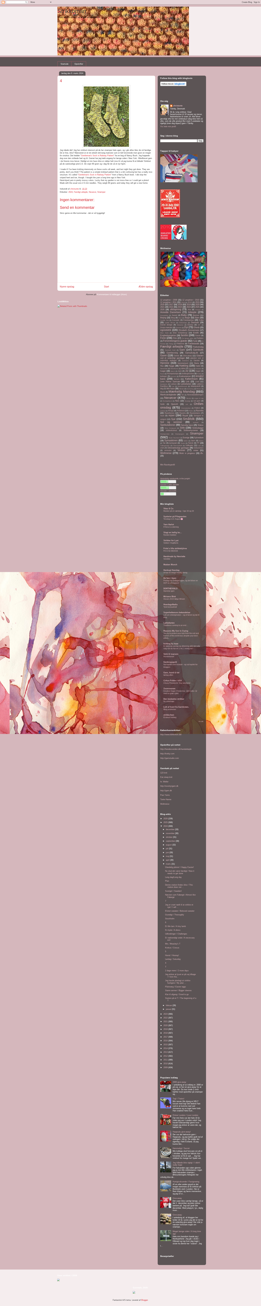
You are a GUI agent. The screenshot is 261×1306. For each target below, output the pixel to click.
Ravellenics (169, 413)
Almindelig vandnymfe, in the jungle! (175, 479)
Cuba (201, 320)
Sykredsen (198, 437)
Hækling (183, 365)
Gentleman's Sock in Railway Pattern (97, 155)
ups (199, 445)
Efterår (197, 327)
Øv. (201, 453)
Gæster (197, 360)
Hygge (171, 366)
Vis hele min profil (168, 126)
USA (162, 448)
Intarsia (198, 368)
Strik (182, 427)
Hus (162, 366)
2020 (197, 304)
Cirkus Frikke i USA (172, 680)
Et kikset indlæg (169, 717)
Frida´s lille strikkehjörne (175, 548)
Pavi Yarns (165, 795)
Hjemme (164, 363)
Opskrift (174, 404)
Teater (183, 443)
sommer (195, 422)
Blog (173, 318)
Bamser (196, 315)
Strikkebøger (197, 428)
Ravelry (182, 413)
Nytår (162, 404)
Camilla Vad (164, 320)
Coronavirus (188, 320)
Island (173, 371)
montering (190, 389)
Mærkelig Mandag (182, 391)
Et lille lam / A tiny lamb (175, 926)
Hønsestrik (164, 368)
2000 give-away (179, 1082)
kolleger (163, 376)
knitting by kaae (170, 644)
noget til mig (198, 398)
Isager (163, 371)
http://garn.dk (166, 790)
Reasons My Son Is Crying (175, 631)
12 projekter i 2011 (168, 302)
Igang (191, 368)
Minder (181, 389)
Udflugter (189, 445)
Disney (190, 325)
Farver (198, 335)
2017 (171, 304)
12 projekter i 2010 (190, 300)
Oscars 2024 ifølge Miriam (174, 599)
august (169, 845)
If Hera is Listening (171, 527)
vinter (195, 450)
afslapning (175, 309)
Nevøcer (92, 192)
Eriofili (196, 333)
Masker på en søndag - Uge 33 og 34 (178, 511)
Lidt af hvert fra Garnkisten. (176, 707)
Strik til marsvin (170, 654)
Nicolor (188, 398)
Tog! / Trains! (178, 1098)
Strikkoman (71, 11)
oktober (169, 837)
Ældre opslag (146, 286)
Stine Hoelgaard (170, 428)
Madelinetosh (182, 386)
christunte (177, 106)
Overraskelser (186, 408)
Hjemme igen (168, 591)
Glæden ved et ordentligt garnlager (181, 356)
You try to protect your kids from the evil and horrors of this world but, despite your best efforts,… (181, 635)
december (170, 829)
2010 (190, 302)
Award (174, 315)
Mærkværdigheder (168, 395)
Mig (161, 389)
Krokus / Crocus (172, 948)
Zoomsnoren (169, 688)
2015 (197, 302)
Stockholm (169, 918)
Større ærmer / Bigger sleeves (178, 990)
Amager (198, 309)
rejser (172, 415)
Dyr (186, 327)
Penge (171, 411)
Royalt (185, 415)
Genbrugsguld (170, 662)
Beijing (163, 318)
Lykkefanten (186, 384)
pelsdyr (162, 411)
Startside (64, 64)
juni (167, 852)
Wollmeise (166, 453)
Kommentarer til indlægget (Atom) (112, 294)
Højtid (198, 366)
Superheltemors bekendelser (176, 612)
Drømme (179, 327)
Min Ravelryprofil (167, 465)
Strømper (101, 192)
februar (169, 1005)
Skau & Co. (168, 508)
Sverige (186, 437)
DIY (199, 325)
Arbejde (192, 312)
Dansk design (166, 325)
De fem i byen (169, 578)
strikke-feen (168, 715)
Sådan (201, 441)
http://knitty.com (167, 754)
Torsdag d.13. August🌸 (173, 519)
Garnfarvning (172, 353)
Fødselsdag (198, 347)
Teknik (190, 443)
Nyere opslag (67, 286)
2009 (183, 302)
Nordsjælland (167, 401)
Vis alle (200, 721)
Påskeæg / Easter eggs (175, 987)
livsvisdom (163, 384)
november (170, 833)
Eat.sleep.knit (166, 777)
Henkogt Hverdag (171, 570)
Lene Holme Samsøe (170, 381)
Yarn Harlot (168, 524)
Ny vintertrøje (168, 701)
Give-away (187, 356)
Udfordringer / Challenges (176, 934)
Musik (162, 392)
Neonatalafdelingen (195, 395)
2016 (162, 304)
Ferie (163, 338)
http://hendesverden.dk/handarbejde (176, 749)
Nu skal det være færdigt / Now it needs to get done (179, 872)
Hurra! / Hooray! (172, 955)
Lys (173, 386)
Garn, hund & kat (171, 672)
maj (168, 856)
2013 (165, 1052)
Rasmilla (199, 410)
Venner (181, 450)
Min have (171, 388)
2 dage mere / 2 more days (177, 970)
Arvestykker (164, 315)
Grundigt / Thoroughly (174, 915)
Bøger (187, 318)
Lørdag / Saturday (173, 959)
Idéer (183, 368)
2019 (189, 304)
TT (198, 443)
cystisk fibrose (170, 322)
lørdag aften (168, 675)
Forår (195, 341)
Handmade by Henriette (174, 556)
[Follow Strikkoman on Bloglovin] (173, 85)
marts (168, 864)
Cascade (175, 320)
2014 (165, 1048)
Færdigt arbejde (81, 192)
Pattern (197, 408)
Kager (198, 371)
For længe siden (188, 338)
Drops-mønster (166, 327)
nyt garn (196, 401)
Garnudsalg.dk (191, 353)
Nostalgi (187, 401)
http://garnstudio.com (169, 758)
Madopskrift (195, 386)
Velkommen (198, 448)
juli (167, 848)
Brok (180, 318)
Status (200, 425)
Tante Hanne (165, 799)
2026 (162, 309)
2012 (165, 1056)
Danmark (195, 322)
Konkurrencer (185, 376)
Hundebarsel (168, 656)
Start (106, 286)
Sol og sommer (171, 422)
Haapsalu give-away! (182, 1132)
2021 (162, 307)
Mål (182, 395)
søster (186, 441)
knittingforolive (188, 374)
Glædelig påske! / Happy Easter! (179, 867)
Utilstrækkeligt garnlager (178, 448)
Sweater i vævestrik (168, 491)
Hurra (196, 363)
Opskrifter (78, 64)
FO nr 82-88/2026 (170, 551)
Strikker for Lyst (170, 540)
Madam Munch (170, 564)
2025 (197, 307)
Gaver (163, 355)
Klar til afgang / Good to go (177, 994)
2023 (180, 307)
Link (187, 381)
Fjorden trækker (169, 535)
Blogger (144, 1300)
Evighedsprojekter (168, 335)
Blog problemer (169, 709)
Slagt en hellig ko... (172, 532)
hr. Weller (164, 782)
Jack (180, 371)
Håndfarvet (174, 368)
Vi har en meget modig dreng (175, 573)
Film (175, 338)
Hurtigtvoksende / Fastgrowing (186, 1182)
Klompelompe (173, 374)
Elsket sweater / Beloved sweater (179, 911)
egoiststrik (165, 330)
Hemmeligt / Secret (181, 1148)
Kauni (162, 374)
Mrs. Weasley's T (172, 944)
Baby (184, 315)
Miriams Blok (169, 596)
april (168, 860)
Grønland (185, 360)
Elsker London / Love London (185, 1115)
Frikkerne (180, 344)
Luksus (174, 384)
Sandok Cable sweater (169, 485)
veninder (168, 450)
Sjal (173, 419)
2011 (165, 1060)
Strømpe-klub (164, 434)
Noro (177, 401)
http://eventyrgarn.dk (169, 786)
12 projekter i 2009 (168, 300)
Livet (197, 382)
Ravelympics (195, 413)
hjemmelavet (183, 363)
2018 (180, 304)
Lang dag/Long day (173, 877)
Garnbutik (198, 349)
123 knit (163, 773)
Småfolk (189, 418)
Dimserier (180, 325)
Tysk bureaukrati (170, 607)
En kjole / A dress (172, 930)
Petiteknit (180, 411)
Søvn (193, 441)
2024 (70, 192)
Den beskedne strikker (173, 699)
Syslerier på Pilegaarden (174, 516)
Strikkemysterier (191, 430)
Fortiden (200, 338)
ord (187, 404)
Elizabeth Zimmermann (189, 330)
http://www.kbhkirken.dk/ (171, 734)
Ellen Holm (164, 333)
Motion (199, 389)
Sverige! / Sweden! (173, 891)
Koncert (173, 376)
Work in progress (187, 453)
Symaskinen (171, 440)
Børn (197, 318)
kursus (176, 379)
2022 (171, 307)
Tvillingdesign (165, 445)
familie (184, 335)
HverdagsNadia (170, 604)
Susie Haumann (174, 438)
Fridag (171, 344)
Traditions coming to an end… (175, 625)
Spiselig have (187, 425)
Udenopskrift (177, 445)
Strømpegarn (179, 434)
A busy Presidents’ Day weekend (176, 683)
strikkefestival (171, 430)
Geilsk (176, 356)
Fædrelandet (193, 343)
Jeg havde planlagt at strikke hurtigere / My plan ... (177, 981)
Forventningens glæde (175, 341)
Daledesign (183, 322)
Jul (186, 371)
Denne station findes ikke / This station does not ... (179, 886)
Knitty (199, 374)
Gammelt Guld (170, 350)
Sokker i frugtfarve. (171, 543)
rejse (162, 416)
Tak (164, 443)
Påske (191, 411)
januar (169, 1009)
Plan (167, 881)
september (171, 841)
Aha (189, 309)
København (191, 379)
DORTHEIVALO (170, 588)
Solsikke (166, 559)
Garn (182, 349)
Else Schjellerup (180, 333)
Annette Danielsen (170, 312)
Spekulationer (167, 425)
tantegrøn (173, 443)
